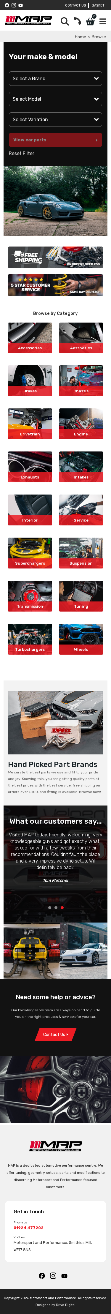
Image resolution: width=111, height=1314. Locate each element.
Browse (99, 37)
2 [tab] (55, 907)
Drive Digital (65, 1305)
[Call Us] (77, 21)
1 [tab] (49, 907)
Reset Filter (21, 153)
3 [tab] (62, 907)
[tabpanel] (55, 861)
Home (80, 37)
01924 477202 (29, 1227)
